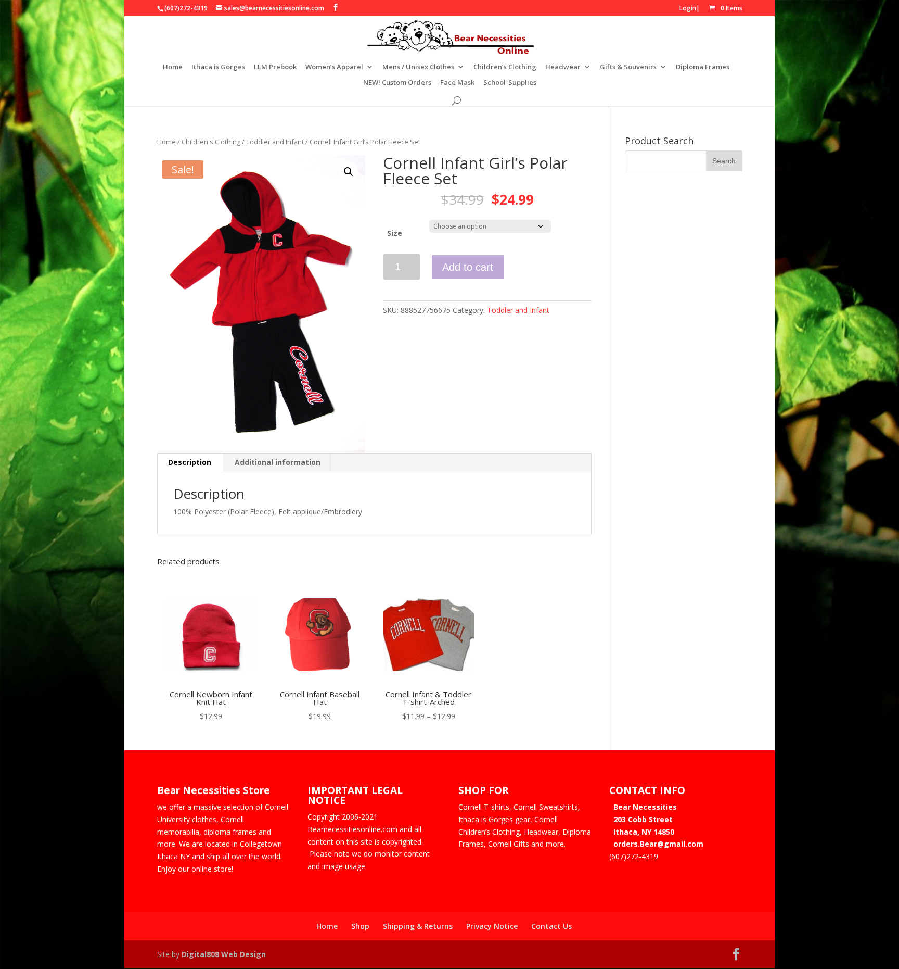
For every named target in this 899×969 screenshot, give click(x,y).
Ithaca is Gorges (218, 67)
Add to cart (467, 267)
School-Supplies (509, 83)
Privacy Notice (492, 926)
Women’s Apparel (334, 67)
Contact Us (551, 926)
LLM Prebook (275, 67)
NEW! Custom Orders (397, 83)
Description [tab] (189, 462)
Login (687, 8)
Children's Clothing (211, 141)
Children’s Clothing (504, 67)
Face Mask (457, 83)
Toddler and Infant (275, 141)
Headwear (563, 67)
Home (173, 67)
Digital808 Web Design (224, 954)
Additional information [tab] (277, 462)
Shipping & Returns (418, 926)
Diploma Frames (702, 67)
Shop (360, 926)
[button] (348, 171)
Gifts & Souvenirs (628, 67)
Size (394, 233)
